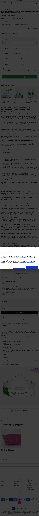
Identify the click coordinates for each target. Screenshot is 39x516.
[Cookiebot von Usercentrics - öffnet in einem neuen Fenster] (33, 248)
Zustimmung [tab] (7, 251)
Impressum (32, 262)
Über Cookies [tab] (32, 251)
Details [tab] (19, 251)
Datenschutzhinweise (25, 262)
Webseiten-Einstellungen (29, 257)
